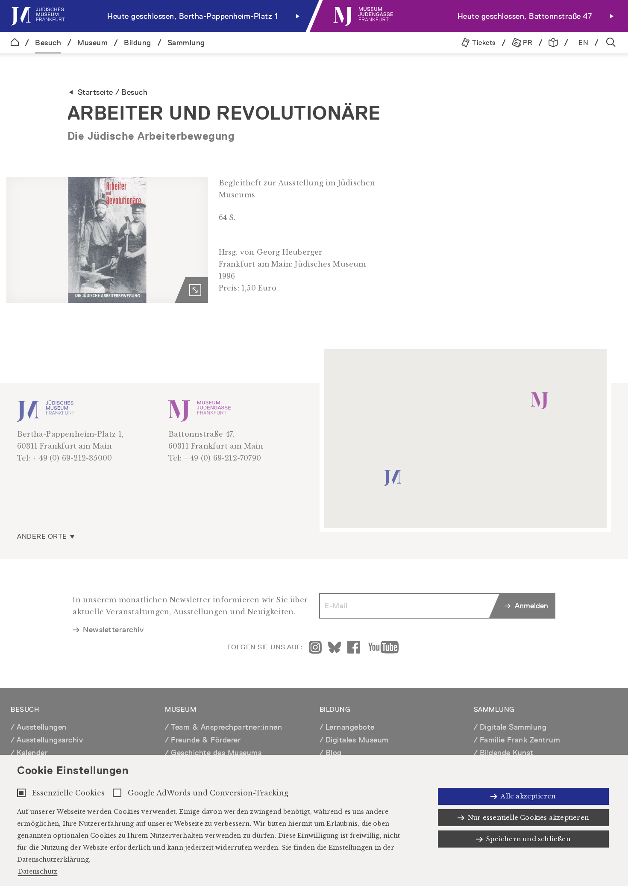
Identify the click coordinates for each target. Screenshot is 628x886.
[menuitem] (157, 16)
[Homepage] (15, 42)
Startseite (95, 92)
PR (527, 42)
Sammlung (186, 42)
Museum (92, 42)
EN (583, 42)
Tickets (483, 42)
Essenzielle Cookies (68, 793)
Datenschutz (37, 871)
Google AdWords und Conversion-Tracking (208, 793)
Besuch (48, 42)
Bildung (137, 42)
